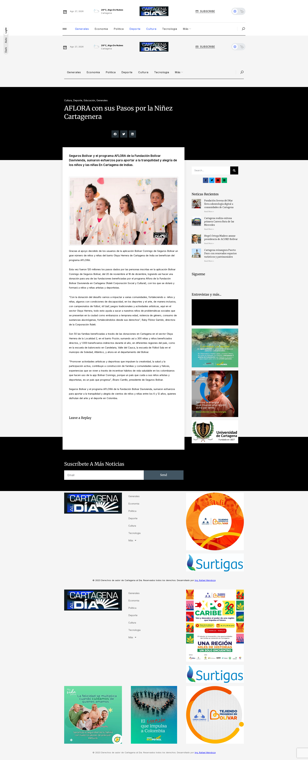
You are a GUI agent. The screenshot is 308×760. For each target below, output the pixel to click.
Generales (82, 28)
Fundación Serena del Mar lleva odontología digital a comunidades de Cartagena (218, 204)
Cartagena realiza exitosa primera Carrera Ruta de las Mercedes (219, 222)
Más (185, 28)
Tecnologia (169, 28)
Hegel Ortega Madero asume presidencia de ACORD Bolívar (221, 237)
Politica (119, 28)
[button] (115, 134)
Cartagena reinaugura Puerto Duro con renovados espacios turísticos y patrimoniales (220, 253)
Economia (101, 28)
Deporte (135, 28)
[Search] (234, 170)
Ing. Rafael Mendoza (205, 580)
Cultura (151, 28)
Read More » (209, 212)
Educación (89, 100)
